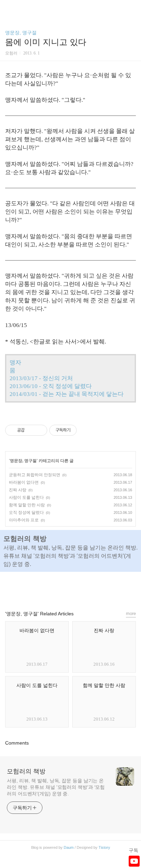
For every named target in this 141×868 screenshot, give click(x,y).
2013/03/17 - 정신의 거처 (41, 378)
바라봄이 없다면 (24, 482)
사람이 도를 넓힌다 (26, 497)
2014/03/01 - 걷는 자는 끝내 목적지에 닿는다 (67, 394)
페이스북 (55, 588)
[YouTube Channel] (134, 861)
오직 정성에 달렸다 (26, 512)
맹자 (15, 362)
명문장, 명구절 (21, 32)
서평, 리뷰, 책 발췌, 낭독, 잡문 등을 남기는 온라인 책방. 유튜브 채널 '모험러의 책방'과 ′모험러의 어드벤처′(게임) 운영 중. (56, 787)
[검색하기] (132, 7)
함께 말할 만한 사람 (27, 505)
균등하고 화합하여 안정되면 (34, 474)
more (131, 613)
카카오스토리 (70, 588)
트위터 (86, 588)
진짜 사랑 (17, 489)
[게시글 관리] (39, 430)
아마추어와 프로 (24, 520)
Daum (69, 847)
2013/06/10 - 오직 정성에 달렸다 (51, 386)
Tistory (104, 847)
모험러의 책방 (26, 771)
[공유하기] (31, 430)
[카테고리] (8, 7)
